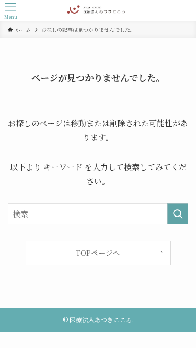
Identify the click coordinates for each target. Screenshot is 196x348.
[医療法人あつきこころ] (98, 10)
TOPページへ (98, 252)
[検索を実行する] (177, 213)
